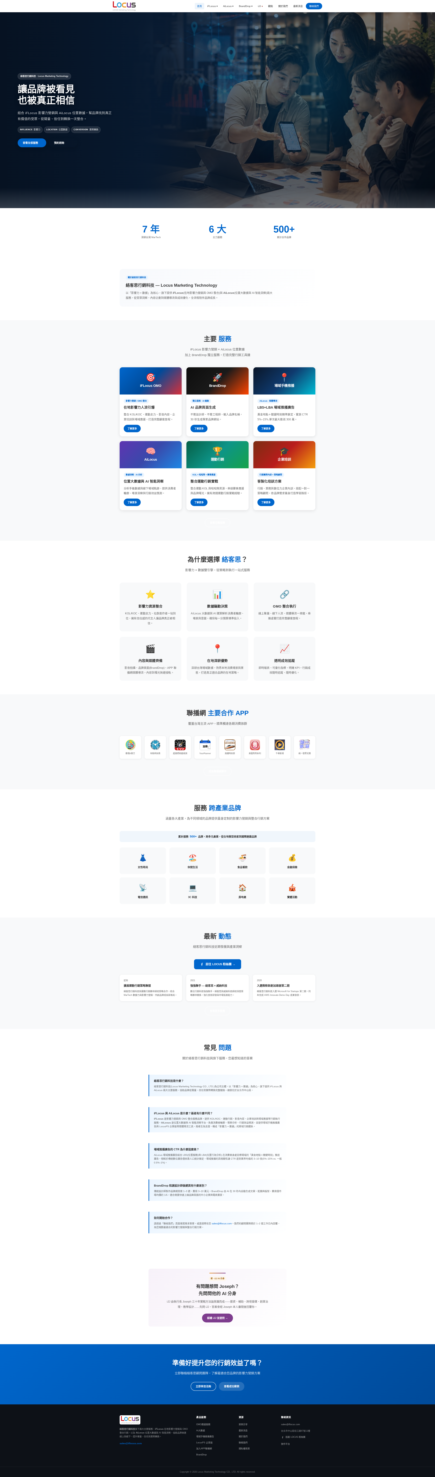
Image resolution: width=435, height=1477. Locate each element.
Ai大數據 (200, 1430)
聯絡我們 (314, 6)
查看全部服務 (30, 142)
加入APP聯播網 (204, 1448)
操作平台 (285, 1444)
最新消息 (298, 6)
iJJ (259, 6)
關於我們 (283, 6)
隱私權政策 (244, 1448)
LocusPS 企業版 (204, 1442)
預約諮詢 (59, 142)
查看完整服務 (217, 522)
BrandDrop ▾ (246, 6)
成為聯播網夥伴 (218, 771)
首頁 (199, 6)
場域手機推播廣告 (205, 1436)
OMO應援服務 (203, 1424)
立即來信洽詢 (203, 1386)
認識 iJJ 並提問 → (217, 1317)
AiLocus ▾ (228, 6)
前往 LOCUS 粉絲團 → (220, 964)
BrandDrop (201, 1454)
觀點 (270, 6)
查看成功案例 (231, 1386)
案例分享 (243, 1424)
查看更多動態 (217, 1010)
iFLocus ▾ (212, 6)
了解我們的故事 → (293, 287)
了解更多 (132, 428)
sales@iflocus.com (222, 1223)
